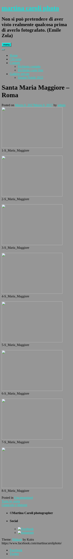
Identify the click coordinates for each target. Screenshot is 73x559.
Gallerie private (19, 74)
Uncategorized (23, 497)
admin (61, 105)
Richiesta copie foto (30, 70)
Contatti (15, 63)
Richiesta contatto (29, 66)
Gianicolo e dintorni (14, 505)
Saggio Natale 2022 (30, 77)
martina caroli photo (30, 8)
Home (14, 55)
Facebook (16, 550)
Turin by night (11, 501)
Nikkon (17, 539)
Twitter (14, 554)
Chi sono (15, 59)
